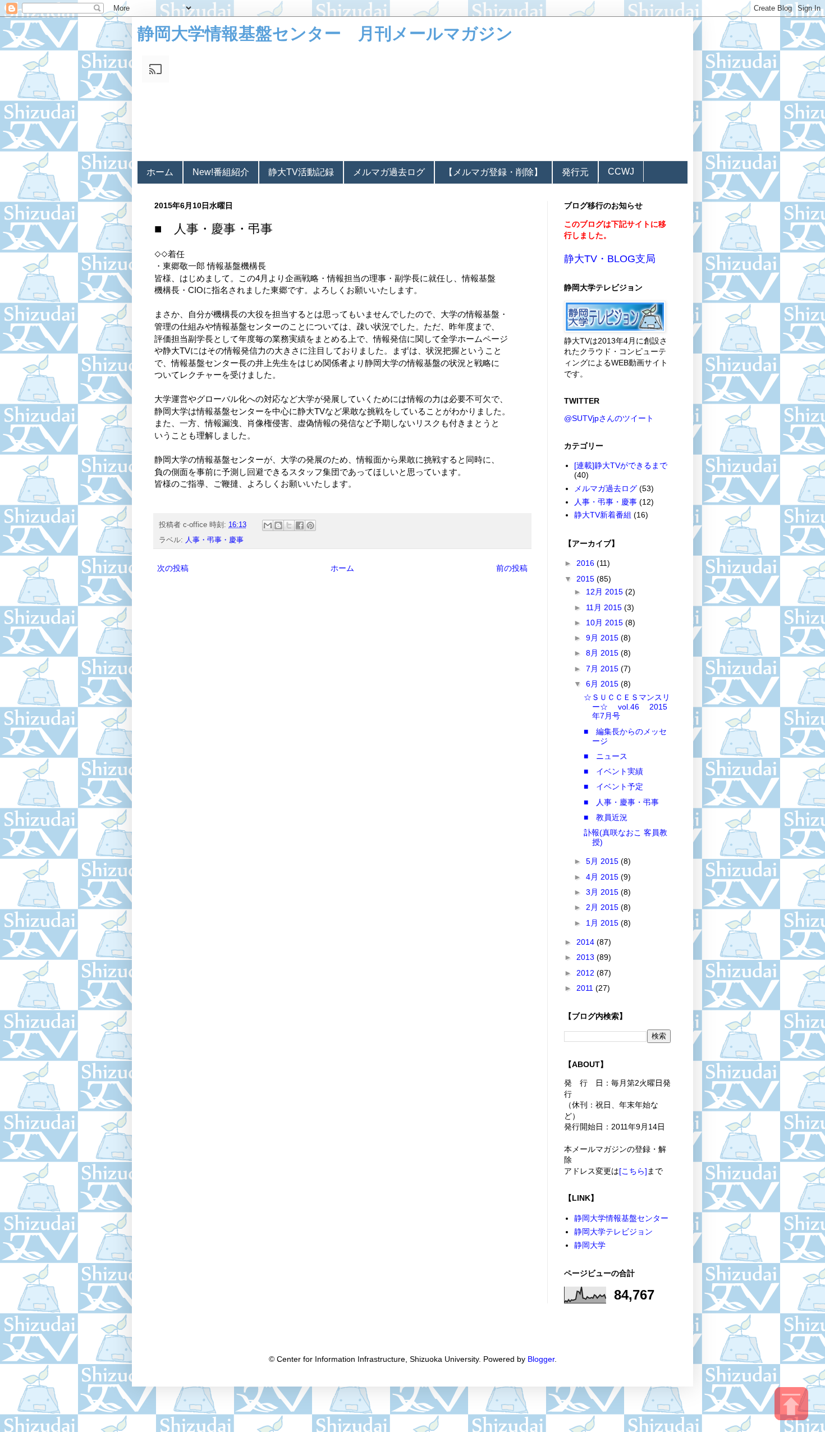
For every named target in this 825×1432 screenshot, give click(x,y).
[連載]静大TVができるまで (620, 465)
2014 (586, 941)
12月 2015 (605, 591)
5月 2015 (603, 861)
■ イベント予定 (613, 786)
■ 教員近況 (605, 817)
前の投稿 (512, 568)
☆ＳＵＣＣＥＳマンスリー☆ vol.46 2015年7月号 (627, 707)
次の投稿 (173, 568)
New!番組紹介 (220, 172)
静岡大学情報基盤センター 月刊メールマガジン (325, 33)
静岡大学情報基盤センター (621, 1218)
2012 (586, 972)
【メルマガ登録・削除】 (493, 172)
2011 (585, 987)
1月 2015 (603, 922)
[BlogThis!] (278, 525)
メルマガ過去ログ (389, 172)
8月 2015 (603, 652)
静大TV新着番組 (602, 514)
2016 (586, 563)
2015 (586, 578)
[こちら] (633, 1170)
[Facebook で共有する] (299, 525)
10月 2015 (605, 622)
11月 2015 (605, 607)
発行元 (575, 172)
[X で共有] (289, 525)
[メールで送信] (267, 525)
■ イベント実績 (613, 771)
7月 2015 (603, 668)
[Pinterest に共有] (310, 525)
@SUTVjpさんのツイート (609, 418)
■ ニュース (605, 756)
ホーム (159, 172)
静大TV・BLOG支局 (610, 258)
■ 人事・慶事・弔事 (621, 802)
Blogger (541, 1359)
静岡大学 (590, 1245)
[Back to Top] (791, 1405)
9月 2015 (603, 637)
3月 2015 (603, 891)
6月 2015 (603, 683)
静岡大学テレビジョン (613, 1231)
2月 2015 (603, 907)
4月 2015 (603, 876)
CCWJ (621, 171)
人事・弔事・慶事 (214, 540)
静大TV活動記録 (301, 172)
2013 (586, 957)
